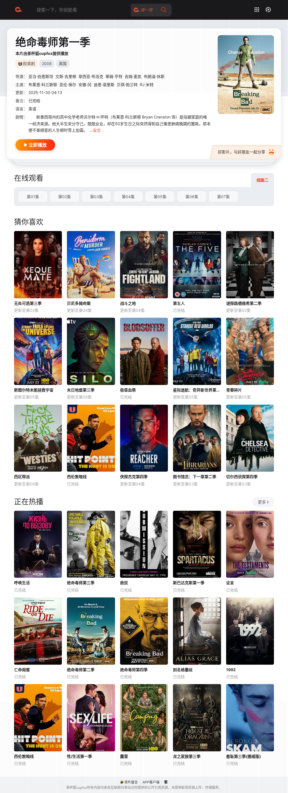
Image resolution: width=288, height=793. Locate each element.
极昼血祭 (128, 389)
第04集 (128, 196)
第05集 (160, 196)
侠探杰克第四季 (134, 476)
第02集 (64, 196)
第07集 (223, 196)
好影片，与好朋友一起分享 (241, 151)
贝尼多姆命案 (79, 303)
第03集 (96, 196)
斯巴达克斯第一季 (188, 582)
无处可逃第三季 (28, 303)
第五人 (179, 303)
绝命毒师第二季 (80, 669)
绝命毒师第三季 (80, 582)
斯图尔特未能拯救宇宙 (33, 389)
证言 (230, 582)
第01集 (33, 196)
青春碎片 (234, 389)
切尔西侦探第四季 (242, 476)
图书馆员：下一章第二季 (194, 476)
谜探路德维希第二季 (244, 303)
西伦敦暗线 (77, 476)
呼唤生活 (22, 582)
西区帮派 (22, 476)
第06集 (191, 196)
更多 (262, 501)
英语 (32, 108)
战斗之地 (128, 303)
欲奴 (124, 582)
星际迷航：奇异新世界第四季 (197, 389)
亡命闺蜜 (22, 669)
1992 (231, 669)
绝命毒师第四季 (134, 669)
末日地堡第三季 (80, 389)
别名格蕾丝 (183, 669)
